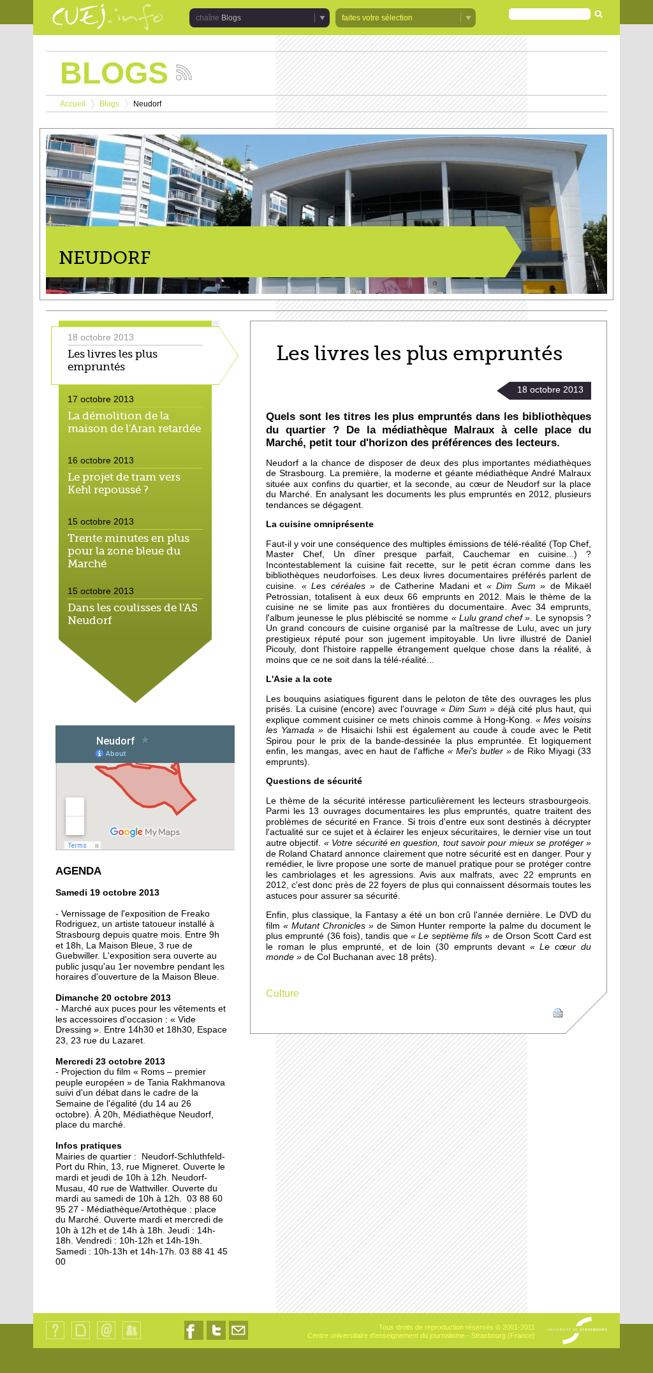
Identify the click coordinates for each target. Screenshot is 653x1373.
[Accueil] (107, 18)
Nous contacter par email (238, 1339)
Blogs (109, 103)
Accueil (72, 103)
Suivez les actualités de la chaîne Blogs (184, 72)
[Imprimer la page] (558, 1012)
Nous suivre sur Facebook (193, 1339)
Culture (282, 993)
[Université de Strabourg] (577, 1331)
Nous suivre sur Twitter (216, 1339)
